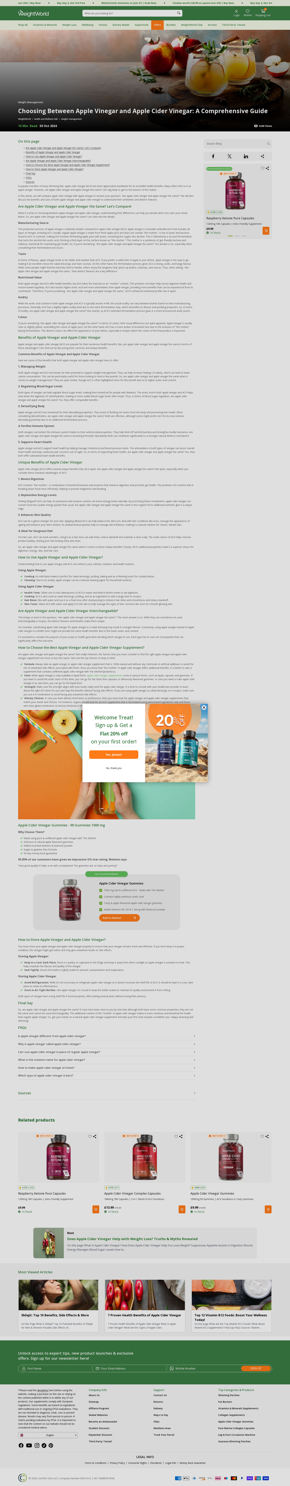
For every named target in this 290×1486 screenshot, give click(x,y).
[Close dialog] (204, 707)
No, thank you (114, 768)
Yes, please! (114, 754)
